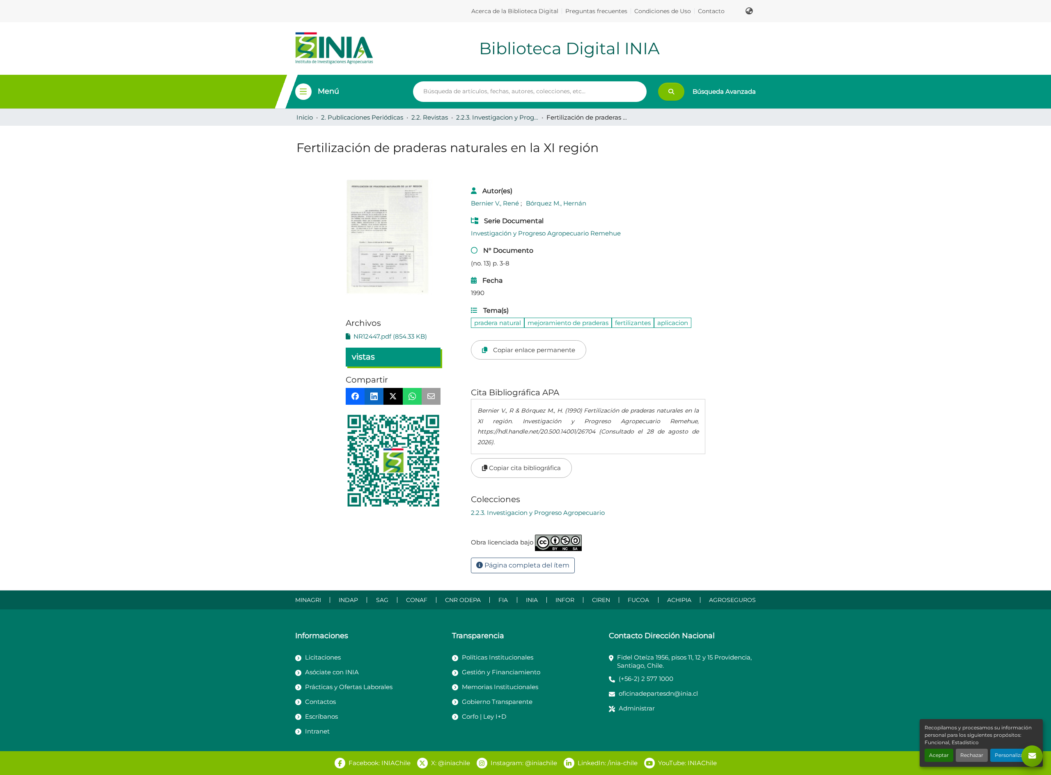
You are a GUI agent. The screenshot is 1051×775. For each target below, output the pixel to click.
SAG (382, 600)
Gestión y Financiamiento (501, 672)
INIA (532, 600)
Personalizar (1010, 755)
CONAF (416, 600)
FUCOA (638, 600)
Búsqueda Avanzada (724, 91)
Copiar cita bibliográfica (524, 468)
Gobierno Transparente (497, 702)
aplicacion (672, 323)
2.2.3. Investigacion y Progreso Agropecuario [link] (497, 117)
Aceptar (939, 755)
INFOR (564, 600)
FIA (503, 600)
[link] (393, 336)
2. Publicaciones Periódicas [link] (362, 117)
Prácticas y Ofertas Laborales (348, 687)
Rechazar (971, 755)
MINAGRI (308, 600)
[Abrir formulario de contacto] (1032, 756)
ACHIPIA (679, 600)
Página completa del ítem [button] (526, 565)
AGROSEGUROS (732, 600)
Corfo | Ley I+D (484, 716)
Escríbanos (321, 716)
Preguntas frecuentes (596, 11)
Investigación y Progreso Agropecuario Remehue (546, 233)
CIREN (601, 600)
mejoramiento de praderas (568, 323)
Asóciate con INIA (332, 672)
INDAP (348, 600)
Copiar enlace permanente (533, 350)
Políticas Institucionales (497, 657)
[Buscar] (671, 92)
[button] (749, 11)
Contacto (711, 11)
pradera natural (497, 323)
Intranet (317, 731)
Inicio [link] (304, 117)
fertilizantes (633, 323)
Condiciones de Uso (662, 11)
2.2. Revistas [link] (429, 117)
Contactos (320, 702)
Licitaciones (323, 657)
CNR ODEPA (463, 600)
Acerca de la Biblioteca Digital (514, 11)
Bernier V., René (496, 203)
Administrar (637, 708)
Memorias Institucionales (500, 687)
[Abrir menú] (303, 91)
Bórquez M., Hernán (556, 203)
